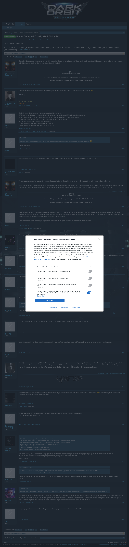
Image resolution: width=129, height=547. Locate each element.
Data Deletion (53, 307)
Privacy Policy (76, 307)
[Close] (99, 239)
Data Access (64, 307)
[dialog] (64, 273)
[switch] (89, 271)
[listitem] (64, 267)
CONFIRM (50, 300)
